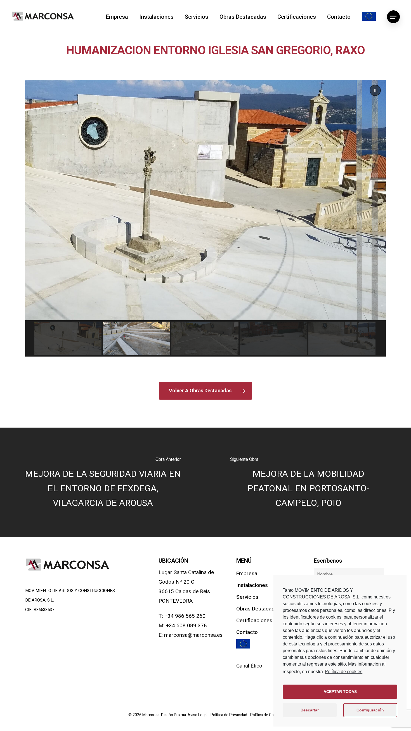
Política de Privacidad (229, 715)
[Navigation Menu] (393, 17)
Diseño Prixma (173, 715)
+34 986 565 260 (185, 616)
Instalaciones (156, 17)
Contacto (339, 17)
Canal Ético (249, 666)
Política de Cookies (266, 715)
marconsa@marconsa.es (193, 635)
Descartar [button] (310, 710)
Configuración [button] (370, 710)
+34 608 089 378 (186, 625)
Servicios (196, 17)
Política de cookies (343, 671)
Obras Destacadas (242, 17)
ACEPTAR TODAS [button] (340, 691)
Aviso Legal (198, 715)
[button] (375, 90)
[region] (205, 218)
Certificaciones (296, 17)
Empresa (117, 17)
